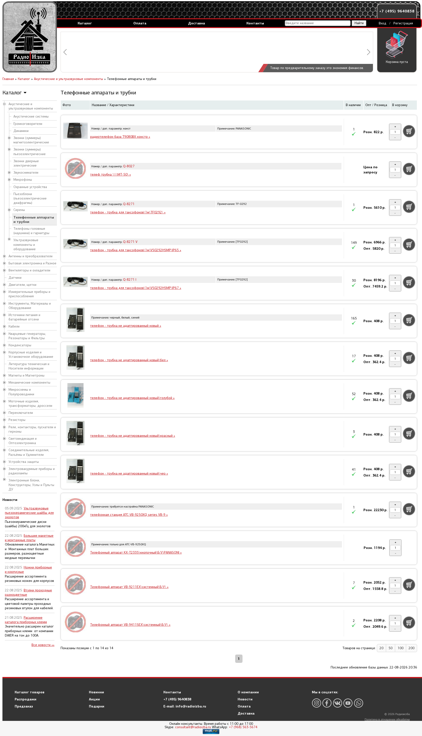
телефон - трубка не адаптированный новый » (125, 326)
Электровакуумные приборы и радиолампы (32, 471)
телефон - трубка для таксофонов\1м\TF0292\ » (128, 212)
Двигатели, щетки (22, 285)
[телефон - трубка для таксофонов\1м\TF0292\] (75, 207)
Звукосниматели (25, 172)
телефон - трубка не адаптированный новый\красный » (132, 436)
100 (400, 648)
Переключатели (21, 413)
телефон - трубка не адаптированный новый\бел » (129, 360)
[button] (65, 52)
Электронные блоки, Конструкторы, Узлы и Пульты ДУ (31, 484)
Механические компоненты (29, 382)
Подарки (96, 706)
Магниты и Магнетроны (26, 375)
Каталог (85, 23)
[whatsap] (358, 703)
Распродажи (25, 699)
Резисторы (17, 420)
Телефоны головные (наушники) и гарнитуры (31, 231)
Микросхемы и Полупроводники (21, 392)
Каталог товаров (29, 692)
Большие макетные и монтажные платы (29, 538)
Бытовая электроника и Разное (32, 263)
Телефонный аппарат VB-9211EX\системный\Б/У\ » (129, 587)
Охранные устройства (30, 187)
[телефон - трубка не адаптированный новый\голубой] (75, 396)
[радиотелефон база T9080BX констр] (75, 131)
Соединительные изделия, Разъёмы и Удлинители (29, 452)
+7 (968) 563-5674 (243, 727)
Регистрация (403, 23)
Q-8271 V (130, 242)
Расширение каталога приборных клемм (26, 620)
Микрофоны (22, 180)
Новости (245, 699)
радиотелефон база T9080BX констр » (120, 137)
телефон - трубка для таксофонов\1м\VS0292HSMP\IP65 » (135, 250)
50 (390, 648)
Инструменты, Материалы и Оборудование (30, 305)
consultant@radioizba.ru (193, 727)
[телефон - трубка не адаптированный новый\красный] (75, 434)
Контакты (255, 23)
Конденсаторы (20, 345)
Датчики (15, 278)
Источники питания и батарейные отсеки (24, 317)
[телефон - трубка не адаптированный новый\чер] (75, 472)
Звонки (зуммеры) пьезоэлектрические (29, 151)
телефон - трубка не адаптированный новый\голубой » (132, 398)
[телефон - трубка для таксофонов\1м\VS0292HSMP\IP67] (75, 283)
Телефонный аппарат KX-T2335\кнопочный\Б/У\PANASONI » (136, 552)
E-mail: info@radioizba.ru (184, 706)
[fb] (327, 703)
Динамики (21, 131)
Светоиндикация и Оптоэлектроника (23, 441)
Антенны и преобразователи (31, 256)
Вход (382, 23)
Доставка (196, 23)
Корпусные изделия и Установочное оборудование (31, 354)
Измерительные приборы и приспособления (29, 294)
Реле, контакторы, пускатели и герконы (32, 429)
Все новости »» (43, 645)
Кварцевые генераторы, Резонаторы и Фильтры (27, 336)
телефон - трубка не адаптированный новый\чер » (129, 473)
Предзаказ (24, 706)
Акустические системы (31, 116)
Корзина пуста (397, 62)
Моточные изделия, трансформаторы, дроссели (30, 403)
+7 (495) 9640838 (396, 11)
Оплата (139, 23)
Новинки (96, 692)
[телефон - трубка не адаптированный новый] (75, 320)
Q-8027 (129, 166)
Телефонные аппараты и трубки (33, 219)
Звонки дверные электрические (26, 163)
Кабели (14, 326)
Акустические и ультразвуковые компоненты (31, 106)
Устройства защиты (24, 462)
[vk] (337, 703)
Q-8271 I (129, 280)
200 (411, 648)
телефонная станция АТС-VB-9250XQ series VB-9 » (129, 515)
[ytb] (348, 703)
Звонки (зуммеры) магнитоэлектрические (31, 140)
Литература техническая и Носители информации (29, 366)
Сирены (19, 210)
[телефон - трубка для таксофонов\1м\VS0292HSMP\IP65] (75, 245)
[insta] (316, 703)
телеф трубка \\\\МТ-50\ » (110, 174)
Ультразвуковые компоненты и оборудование (25, 244)
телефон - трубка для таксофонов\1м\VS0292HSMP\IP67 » (135, 288)
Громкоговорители (27, 124)
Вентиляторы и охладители (29, 270)
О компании (248, 692)
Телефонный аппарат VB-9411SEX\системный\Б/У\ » (130, 625)
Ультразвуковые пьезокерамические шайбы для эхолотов (29, 512)
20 (381, 648)
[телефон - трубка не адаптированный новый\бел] (75, 358)
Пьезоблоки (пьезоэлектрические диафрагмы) (30, 198)
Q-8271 (129, 204)
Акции (94, 699)
